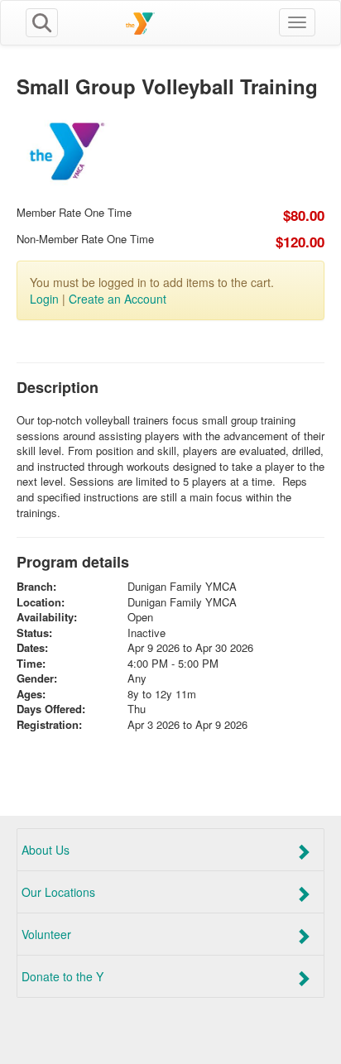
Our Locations (58, 892)
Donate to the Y (62, 976)
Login (44, 298)
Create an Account (117, 298)
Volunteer (46, 934)
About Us (46, 849)
